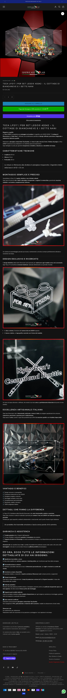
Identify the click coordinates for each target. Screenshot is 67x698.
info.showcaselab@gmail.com (47, 637)
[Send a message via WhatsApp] (63, 691)
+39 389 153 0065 (47, 641)
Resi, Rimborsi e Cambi (55, 656)
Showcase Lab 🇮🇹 (9, 80)
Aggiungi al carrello (33, 103)
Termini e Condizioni (54, 659)
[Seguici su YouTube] (13, 667)
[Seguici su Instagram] (8, 667)
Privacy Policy (52, 650)
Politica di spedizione (54, 653)
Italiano (40, 673)
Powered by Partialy (60, 112)
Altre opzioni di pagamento (33, 120)
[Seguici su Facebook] (4, 667)
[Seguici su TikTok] (17, 667)
